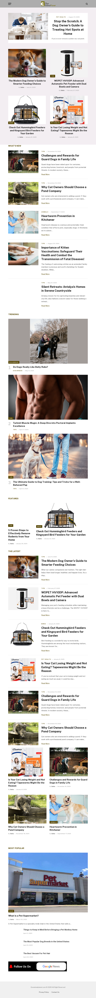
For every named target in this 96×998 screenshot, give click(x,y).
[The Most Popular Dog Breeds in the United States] (14, 944)
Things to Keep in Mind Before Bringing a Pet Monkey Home (50, 930)
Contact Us (55, 992)
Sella (22, 87)
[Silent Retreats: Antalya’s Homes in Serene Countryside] (23, 293)
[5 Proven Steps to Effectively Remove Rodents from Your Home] (20, 515)
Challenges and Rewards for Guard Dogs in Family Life (60, 157)
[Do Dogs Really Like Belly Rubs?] (48, 341)
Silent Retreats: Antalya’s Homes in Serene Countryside (63, 288)
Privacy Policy (44, 992)
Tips (10, 76)
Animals (44, 212)
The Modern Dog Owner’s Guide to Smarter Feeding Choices (27, 82)
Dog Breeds (13, 362)
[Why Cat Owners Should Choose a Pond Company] (23, 193)
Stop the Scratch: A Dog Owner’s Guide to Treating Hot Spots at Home (68, 27)
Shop (11, 911)
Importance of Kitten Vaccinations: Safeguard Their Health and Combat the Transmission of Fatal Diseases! (62, 253)
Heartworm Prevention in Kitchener (58, 217)
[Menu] (9, 3)
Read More (45, 174)
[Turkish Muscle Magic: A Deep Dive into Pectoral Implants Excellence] (48, 397)
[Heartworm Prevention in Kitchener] (23, 222)
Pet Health (61, 17)
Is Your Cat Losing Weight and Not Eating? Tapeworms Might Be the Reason (69, 130)
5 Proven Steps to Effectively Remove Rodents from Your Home (19, 535)
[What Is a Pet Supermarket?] (48, 882)
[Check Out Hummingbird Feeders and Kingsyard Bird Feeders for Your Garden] (27, 110)
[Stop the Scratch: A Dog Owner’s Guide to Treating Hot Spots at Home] (28, 26)
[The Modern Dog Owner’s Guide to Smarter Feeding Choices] (27, 63)
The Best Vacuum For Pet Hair (36, 953)
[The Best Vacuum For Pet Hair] (14, 956)
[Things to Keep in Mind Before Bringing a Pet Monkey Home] (14, 932)
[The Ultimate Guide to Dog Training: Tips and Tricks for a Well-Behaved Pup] (48, 456)
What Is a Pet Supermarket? (23, 915)
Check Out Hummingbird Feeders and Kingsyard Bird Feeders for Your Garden (27, 130)
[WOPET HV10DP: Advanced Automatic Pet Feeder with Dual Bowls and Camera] (69, 63)
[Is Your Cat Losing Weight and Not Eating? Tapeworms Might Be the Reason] (69, 110)
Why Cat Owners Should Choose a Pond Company (63, 189)
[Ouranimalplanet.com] (48, 4)
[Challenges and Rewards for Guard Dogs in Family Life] (23, 161)
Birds (11, 123)
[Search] (86, 3)
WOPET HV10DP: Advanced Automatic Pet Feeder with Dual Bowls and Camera (69, 83)
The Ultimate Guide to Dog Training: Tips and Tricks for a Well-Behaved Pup (47, 483)
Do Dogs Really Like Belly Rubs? (30, 367)
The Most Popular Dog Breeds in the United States (46, 941)
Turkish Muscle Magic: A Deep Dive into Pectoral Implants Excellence (44, 424)
